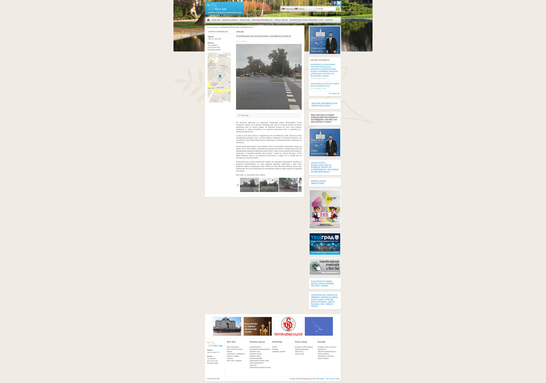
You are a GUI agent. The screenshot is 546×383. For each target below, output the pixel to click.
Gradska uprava (230, 20)
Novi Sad (216, 20)
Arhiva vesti (299, 354)
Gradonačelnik (255, 347)
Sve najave (332, 93)
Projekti (275, 349)
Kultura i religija (233, 356)
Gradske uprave (256, 354)
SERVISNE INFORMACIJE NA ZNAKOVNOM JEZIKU (324, 104)
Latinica (301, 9)
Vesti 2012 (299, 352)
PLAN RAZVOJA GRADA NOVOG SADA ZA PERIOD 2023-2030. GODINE (322, 283)
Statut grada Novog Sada (259, 361)
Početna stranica (208, 20)
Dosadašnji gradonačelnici (260, 349)
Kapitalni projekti (278, 352)
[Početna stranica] (224, 15)
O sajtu (337, 379)
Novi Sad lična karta (234, 349)
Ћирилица (289, 9)
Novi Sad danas (233, 347)
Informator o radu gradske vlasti (306, 20)
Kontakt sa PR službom (304, 347)
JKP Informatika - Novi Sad (322, 379)
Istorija (229, 352)
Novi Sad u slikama (234, 361)
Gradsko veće (255, 352)
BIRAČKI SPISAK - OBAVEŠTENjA (319, 182)
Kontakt (329, 20)
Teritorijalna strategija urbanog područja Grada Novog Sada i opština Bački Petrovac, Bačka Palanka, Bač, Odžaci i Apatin (324, 300)
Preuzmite (245, 115)
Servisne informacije (262, 20)
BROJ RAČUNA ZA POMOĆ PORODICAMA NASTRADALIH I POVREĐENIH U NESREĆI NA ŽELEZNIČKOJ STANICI (324, 118)
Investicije (245, 20)
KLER (274, 347)
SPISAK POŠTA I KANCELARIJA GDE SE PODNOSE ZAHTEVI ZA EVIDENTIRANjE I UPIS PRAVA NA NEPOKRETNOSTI (324, 167)
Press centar (281, 20)
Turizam (230, 358)
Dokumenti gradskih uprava (260, 367)
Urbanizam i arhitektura (236, 354)
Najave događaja (320, 60)
